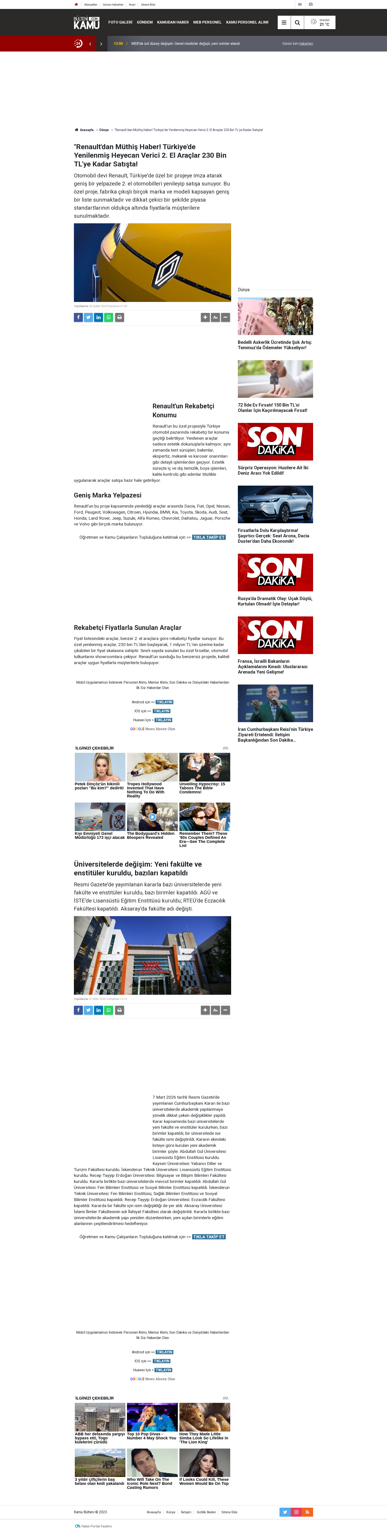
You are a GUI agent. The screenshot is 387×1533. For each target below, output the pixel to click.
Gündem (145, 22)
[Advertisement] (193, 89)
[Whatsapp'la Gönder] (108, 317)
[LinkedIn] (98, 317)
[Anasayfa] (76, 4)
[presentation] (90, 43)
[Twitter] (88, 317)
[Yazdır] (119, 317)
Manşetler (90, 4)
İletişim (186, 1512)
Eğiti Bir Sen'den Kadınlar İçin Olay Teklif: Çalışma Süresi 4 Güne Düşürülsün (189, 43)
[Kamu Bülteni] (86, 22)
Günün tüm (297, 43)
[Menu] (284, 22)
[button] (205, 317)
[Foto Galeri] (310, 4)
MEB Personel (207, 22)
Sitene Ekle (148, 4)
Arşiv (132, 4)
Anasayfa (154, 1512)
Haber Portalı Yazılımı (97, 1526)
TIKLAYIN (164, 702)
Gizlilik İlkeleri (206, 1512)
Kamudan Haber (173, 22)
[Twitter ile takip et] (285, 1512)
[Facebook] (78, 317)
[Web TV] (299, 4)
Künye (170, 1512)
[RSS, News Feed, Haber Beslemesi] (307, 1512)
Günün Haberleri (113, 4)
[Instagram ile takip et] (296, 1512)
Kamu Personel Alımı (247, 22)
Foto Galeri (120, 22)
